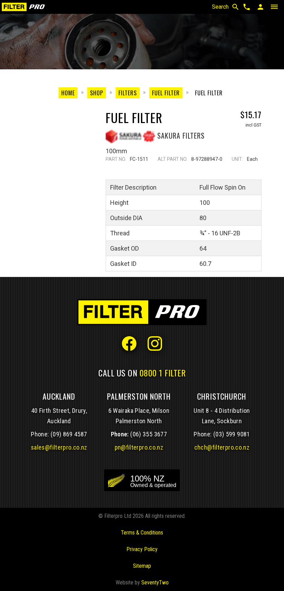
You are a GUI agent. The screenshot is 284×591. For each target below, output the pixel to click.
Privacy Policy (142, 549)
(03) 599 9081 (231, 434)
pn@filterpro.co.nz (139, 447)
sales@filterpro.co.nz (59, 447)
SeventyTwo (155, 582)
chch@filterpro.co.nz (221, 447)
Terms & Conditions (142, 532)
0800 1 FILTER (163, 372)
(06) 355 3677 (148, 434)
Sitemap (142, 566)
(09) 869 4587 (69, 434)
